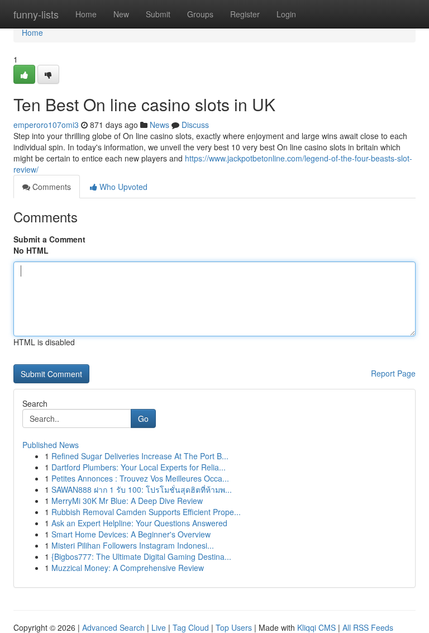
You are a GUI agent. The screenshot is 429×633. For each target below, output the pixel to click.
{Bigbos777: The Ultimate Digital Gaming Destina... (141, 556)
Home (86, 14)
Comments (50, 186)
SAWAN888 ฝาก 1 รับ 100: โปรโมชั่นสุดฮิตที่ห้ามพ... (141, 489)
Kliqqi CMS (316, 627)
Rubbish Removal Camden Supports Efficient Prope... (146, 511)
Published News (50, 444)
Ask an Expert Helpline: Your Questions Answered (139, 523)
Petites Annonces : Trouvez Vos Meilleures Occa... (140, 478)
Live (158, 627)
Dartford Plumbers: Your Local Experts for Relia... (138, 467)
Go (143, 418)
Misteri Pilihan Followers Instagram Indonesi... (132, 545)
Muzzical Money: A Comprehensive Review (127, 567)
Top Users (234, 627)
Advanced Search (113, 627)
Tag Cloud (191, 627)
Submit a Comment (49, 239)
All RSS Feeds (367, 627)
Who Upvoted (122, 186)
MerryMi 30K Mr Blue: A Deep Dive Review (127, 500)
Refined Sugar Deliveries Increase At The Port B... (139, 455)
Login (286, 14)
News (159, 124)
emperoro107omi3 (46, 124)
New (121, 14)
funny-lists (36, 14)
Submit (158, 14)
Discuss (195, 124)
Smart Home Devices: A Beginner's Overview (131, 534)
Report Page (393, 373)
